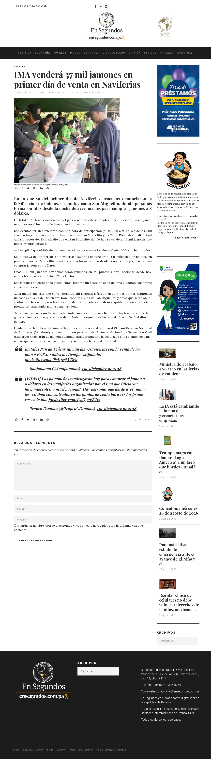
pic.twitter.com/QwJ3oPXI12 (74, 399)
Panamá (99, 92)
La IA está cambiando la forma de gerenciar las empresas (179, 413)
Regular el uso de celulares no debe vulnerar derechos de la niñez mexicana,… (179, 602)
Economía (42, 52)
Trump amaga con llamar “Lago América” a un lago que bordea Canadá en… (177, 462)
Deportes (91, 52)
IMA (59, 92)
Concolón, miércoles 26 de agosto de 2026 (177, 217)
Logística (184, 52)
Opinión (135, 52)
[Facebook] (95, 6)
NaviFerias (84, 92)
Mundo (75, 52)
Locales (60, 52)
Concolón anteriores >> (186, 237)
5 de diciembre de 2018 (101, 368)
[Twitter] (100, 6)
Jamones (70, 92)
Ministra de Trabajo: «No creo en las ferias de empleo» (179, 368)
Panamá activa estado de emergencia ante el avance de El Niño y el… (177, 554)
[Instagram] (106, 6)
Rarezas (166, 52)
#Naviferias (96, 349)
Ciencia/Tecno (114, 52)
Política (24, 52)
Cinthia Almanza (22, 92)
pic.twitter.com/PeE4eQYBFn (51, 359)
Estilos (150, 52)
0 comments (145, 419)
